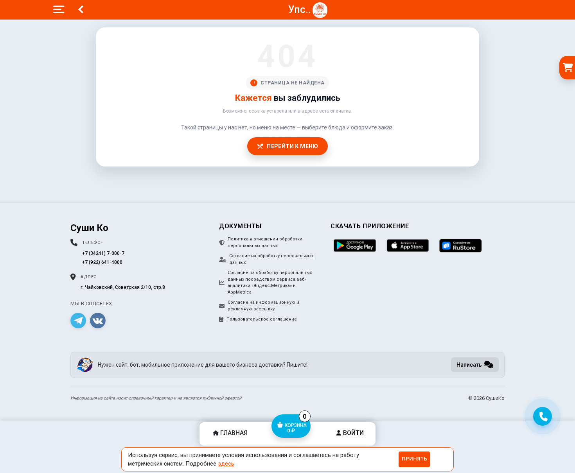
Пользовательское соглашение (261, 319)
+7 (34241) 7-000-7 (103, 253)
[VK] (98, 320)
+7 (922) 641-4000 (102, 262)
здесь (226, 463)
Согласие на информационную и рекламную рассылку (263, 306)
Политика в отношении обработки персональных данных (265, 242)
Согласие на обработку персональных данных (271, 259)
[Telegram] (78, 320)
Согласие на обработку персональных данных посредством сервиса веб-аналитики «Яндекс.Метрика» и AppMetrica (270, 282)
